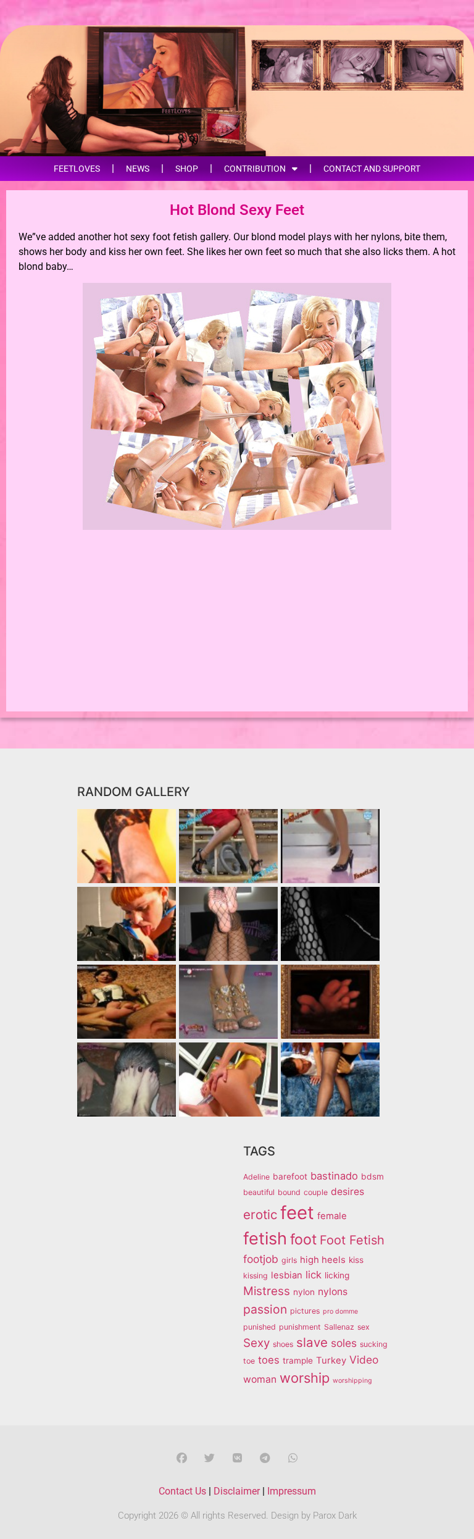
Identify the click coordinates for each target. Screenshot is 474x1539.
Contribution (255, 169)
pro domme (340, 1311)
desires (347, 1191)
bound (289, 1192)
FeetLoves (77, 169)
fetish (265, 1238)
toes (269, 1360)
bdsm (372, 1176)
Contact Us (182, 1491)
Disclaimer (237, 1491)
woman (259, 1379)
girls (289, 1260)
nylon (304, 1292)
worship (305, 1378)
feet (297, 1212)
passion (265, 1309)
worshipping (352, 1381)
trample (298, 1360)
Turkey (331, 1360)
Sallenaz (339, 1326)
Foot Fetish (352, 1240)
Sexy (256, 1343)
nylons (332, 1292)
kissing (255, 1275)
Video (363, 1359)
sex (363, 1326)
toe (249, 1360)
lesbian (286, 1275)
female (332, 1216)
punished (259, 1326)
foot (303, 1239)
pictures (305, 1310)
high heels (323, 1259)
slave (312, 1342)
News (137, 169)
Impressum (291, 1491)
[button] (182, 1458)
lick (314, 1275)
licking (337, 1275)
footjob (260, 1258)
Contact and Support (371, 169)
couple (316, 1192)
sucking (374, 1344)
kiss (356, 1260)
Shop (186, 169)
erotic (260, 1214)
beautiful (259, 1192)
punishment (300, 1326)
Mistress (266, 1291)
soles (344, 1342)
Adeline (256, 1176)
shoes (283, 1344)
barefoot (290, 1176)
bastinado (334, 1176)
